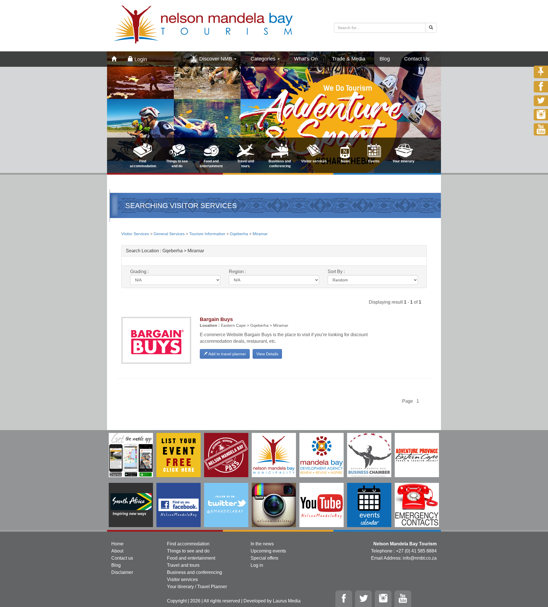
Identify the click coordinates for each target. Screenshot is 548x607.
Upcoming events (268, 550)
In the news (262, 543)
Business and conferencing (194, 572)
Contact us (122, 558)
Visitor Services (135, 233)
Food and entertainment (191, 558)
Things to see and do (188, 550)
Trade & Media (348, 59)
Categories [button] (264, 59)
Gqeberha (239, 233)
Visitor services (182, 579)
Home (117, 543)
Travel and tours (183, 565)
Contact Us (417, 59)
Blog (385, 59)
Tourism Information (207, 233)
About (117, 550)
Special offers (264, 558)
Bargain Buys (216, 319)
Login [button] (140, 59)
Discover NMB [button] (216, 59)
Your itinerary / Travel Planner (197, 586)
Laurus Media (287, 600)
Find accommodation (188, 543)
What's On (306, 59)
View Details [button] (267, 354)
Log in (257, 565)
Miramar (260, 233)
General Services (169, 233)
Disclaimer (122, 572)
